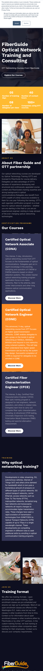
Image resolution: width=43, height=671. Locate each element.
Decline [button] (26, 23)
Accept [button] (17, 23)
